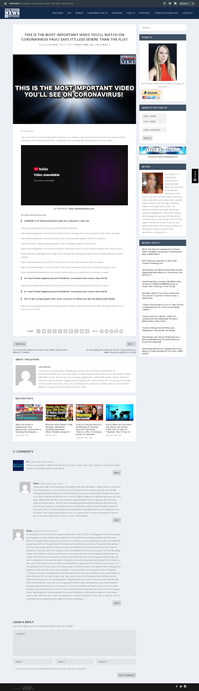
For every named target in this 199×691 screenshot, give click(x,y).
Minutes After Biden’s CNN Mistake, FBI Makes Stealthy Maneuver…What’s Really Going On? (59, 428)
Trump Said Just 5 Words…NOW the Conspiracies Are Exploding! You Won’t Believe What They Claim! (160, 318)
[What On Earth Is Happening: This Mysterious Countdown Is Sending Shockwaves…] (29, 412)
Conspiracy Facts (97, 13)
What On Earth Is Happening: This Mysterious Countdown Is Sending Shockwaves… (28, 428)
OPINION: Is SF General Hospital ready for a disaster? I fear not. (57, 220)
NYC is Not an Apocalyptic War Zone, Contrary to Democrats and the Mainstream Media (69, 298)
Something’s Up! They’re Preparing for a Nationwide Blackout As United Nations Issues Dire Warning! (161, 339)
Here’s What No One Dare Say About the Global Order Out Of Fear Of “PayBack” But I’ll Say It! (118, 428)
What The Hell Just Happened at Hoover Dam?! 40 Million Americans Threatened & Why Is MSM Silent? (162, 251)
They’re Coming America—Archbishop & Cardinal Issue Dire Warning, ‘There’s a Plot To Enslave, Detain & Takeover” (89, 429)
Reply (117, 472)
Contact (187, 13)
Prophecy (144, 13)
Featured (58, 13)
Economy (117, 13)
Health (131, 13)
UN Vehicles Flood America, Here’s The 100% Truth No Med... (47, 3)
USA (69, 13)
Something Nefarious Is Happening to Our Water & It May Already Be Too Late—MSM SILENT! (162, 351)
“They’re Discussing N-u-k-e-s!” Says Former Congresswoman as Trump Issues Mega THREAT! (162, 307)
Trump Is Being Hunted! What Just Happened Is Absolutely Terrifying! (158, 328)
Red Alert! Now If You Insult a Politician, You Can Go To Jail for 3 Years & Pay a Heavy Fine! (161, 295)
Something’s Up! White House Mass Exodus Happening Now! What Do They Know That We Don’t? (162, 272)
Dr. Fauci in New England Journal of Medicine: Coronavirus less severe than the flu (65, 278)
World (79, 13)
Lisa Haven (53, 44)
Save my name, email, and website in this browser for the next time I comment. (51, 668)
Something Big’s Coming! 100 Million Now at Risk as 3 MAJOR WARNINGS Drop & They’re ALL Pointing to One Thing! (161, 284)
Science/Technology (166, 13)
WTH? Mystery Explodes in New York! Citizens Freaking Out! (159, 261)
